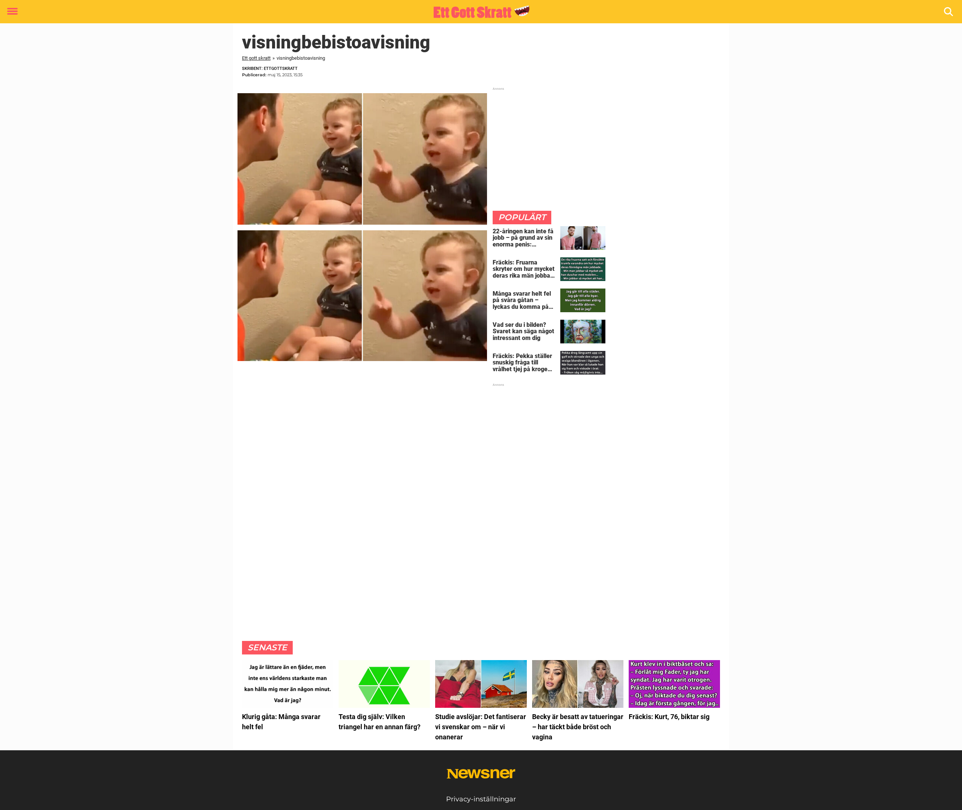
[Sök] (949, 12)
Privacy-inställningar (481, 799)
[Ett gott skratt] (478, 12)
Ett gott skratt (256, 58)
